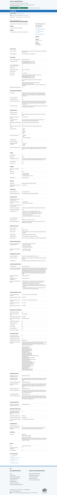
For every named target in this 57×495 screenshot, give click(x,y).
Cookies (17, 489)
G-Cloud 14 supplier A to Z (13, 479)
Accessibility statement (27, 489)
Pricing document (14, 455)
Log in (23, 13)
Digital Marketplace (13, 13)
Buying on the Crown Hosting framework (34, 479)
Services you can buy (12, 475)
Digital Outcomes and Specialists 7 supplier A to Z (16, 484)
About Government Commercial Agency (15, 476)
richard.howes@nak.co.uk (38, 44)
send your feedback (25, 15)
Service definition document (16, 457)
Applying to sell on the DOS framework (34, 475)
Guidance (19, 13)
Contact (11, 473)
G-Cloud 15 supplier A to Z (13, 481)
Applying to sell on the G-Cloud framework (34, 473)
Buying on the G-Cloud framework (33, 476)
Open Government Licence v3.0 (25, 492)
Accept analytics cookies (14, 7)
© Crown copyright (44, 492)
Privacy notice (21, 489)
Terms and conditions (41, 31)
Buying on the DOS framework (33, 478)
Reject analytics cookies (23, 7)
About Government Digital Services (14, 478)
